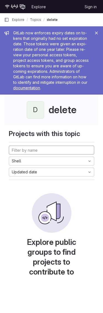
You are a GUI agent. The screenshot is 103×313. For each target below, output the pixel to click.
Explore (39, 6)
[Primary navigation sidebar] (6, 19)
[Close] (96, 33)
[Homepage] (15, 6)
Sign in (91, 6)
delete (52, 20)
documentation (26, 87)
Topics (35, 20)
